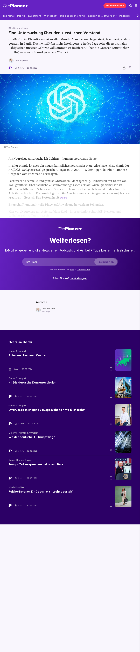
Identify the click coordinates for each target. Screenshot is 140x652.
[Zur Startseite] (15, 5)
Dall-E (63, 197)
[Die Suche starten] (130, 5)
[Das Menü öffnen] (136, 5)
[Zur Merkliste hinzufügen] (129, 68)
